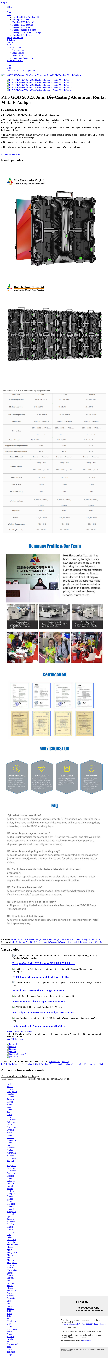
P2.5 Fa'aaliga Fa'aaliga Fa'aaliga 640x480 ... (39, 1025)
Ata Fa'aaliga (18, 53)
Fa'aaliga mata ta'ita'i (93, 1064)
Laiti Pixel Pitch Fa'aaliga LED (26, 17)
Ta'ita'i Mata (26, 1064)
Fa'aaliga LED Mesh (21, 27)
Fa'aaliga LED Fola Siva (23, 35)
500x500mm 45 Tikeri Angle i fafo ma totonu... (39, 1001)
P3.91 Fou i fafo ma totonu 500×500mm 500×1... (40, 977)
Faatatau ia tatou (14, 48)
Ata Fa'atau (17, 55)
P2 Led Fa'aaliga (57, 1064)
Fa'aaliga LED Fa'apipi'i (23, 22)
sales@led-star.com (15, 1039)
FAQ (9, 45)
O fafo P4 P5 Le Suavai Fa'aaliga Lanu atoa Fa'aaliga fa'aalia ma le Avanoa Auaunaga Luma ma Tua (56, 939)
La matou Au (18, 50)
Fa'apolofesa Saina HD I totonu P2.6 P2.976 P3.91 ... (43, 963)
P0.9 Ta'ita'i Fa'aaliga (10, 1064)
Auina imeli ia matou (10, 154)
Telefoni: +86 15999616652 (19, 1031)
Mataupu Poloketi (15, 37)
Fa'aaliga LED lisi (20, 19)
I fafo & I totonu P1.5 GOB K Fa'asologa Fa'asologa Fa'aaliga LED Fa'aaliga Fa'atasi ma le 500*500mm (57, 942)
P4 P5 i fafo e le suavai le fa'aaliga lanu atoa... (39, 990)
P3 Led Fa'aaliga (40, 1064)
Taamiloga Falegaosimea (23, 58)
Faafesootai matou (15, 60)
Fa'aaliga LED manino (22, 25)
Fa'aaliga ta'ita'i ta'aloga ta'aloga (26, 32)
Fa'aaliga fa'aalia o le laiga (24, 30)
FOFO (10, 42)
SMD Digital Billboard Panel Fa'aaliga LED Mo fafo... (44, 1012)
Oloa (9, 14)
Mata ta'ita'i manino (74, 1064)
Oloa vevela (54, 1061)
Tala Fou (11, 40)
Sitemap (65, 1061)
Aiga (9, 12)
